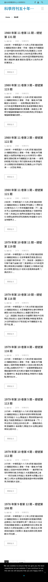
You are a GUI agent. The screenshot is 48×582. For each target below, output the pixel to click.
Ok (24, 575)
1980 (17, 41)
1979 (17, 250)
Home (8, 17)
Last (21, 562)
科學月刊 (25, 41)
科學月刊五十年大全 (21, 8)
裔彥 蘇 (9, 41)
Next (15, 562)
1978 (17, 512)
